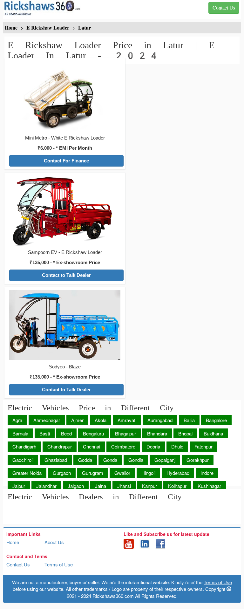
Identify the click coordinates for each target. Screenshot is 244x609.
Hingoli (148, 472)
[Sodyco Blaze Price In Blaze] (64, 324)
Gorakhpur (197, 459)
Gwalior (122, 472)
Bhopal (185, 433)
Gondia (135, 459)
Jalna (100, 485)
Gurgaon (62, 472)
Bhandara (157, 433)
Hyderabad (177, 472)
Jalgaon (76, 485)
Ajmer (77, 420)
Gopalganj (164, 459)
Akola (100, 420)
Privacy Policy (21, 579)
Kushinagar (209, 485)
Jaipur (18, 485)
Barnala (20, 433)
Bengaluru (93, 433)
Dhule (177, 446)
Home (12, 542)
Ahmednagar (46, 420)
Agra (17, 420)
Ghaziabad (55, 459)
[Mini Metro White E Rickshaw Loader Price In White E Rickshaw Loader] (64, 95)
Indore (207, 472)
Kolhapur (177, 485)
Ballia (189, 420)
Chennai (91, 446)
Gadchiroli (22, 459)
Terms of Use (58, 564)
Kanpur (149, 485)
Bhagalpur (125, 433)
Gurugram (92, 472)
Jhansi (124, 485)
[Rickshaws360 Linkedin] (144, 543)
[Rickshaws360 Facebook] (160, 543)
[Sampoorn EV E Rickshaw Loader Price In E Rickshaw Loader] (64, 210)
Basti (44, 433)
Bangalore (216, 420)
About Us (54, 542)
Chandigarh (24, 446)
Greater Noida (27, 472)
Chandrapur (59, 446)
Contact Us (18, 564)
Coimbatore (123, 446)
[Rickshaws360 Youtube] (129, 543)
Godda (85, 459)
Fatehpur (203, 446)
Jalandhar (46, 485)
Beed (66, 433)
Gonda (110, 459)
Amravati (127, 420)
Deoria (153, 446)
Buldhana (213, 433)
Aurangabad (160, 420)
